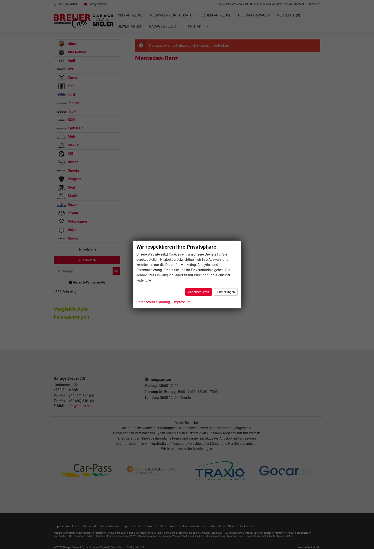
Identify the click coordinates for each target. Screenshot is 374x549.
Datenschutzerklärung (153, 302)
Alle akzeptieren (198, 292)
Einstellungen (226, 292)
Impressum (181, 302)
